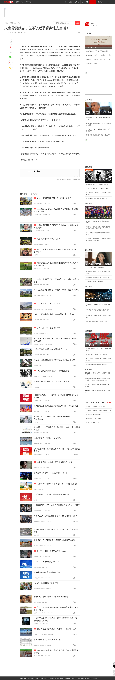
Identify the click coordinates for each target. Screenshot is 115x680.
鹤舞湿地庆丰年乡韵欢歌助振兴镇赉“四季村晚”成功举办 (56, 406)
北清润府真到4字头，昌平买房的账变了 (97, 51)
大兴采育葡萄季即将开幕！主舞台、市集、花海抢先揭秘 (56, 290)
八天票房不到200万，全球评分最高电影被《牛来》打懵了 (57, 505)
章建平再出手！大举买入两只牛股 (47, 640)
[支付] (82, 2)
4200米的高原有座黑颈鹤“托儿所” (47, 572)
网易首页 (18, 2)
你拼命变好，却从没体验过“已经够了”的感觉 (51, 381)
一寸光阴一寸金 (34, 171)
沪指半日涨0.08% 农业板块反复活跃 (96, 198)
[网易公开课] (71, 2)
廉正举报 (89, 678)
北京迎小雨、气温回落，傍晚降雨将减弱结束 (52, 494)
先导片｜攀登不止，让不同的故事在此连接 (98, 437)
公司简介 (46, 678)
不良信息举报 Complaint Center (78, 678)
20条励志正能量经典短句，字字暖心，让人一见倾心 (54, 314)
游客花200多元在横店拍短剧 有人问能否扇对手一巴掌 (55, 516)
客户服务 (62, 678)
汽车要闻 (88, 331)
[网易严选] (77, 2)
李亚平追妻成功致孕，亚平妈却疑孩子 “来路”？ (56, 462)
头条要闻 (88, 100)
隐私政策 (67, 678)
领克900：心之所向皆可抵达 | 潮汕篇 (96, 354)
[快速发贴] (10, 42)
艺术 (97, 402)
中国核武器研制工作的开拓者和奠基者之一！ (55, 371)
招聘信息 (57, 678)
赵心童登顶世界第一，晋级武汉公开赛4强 (50, 473)
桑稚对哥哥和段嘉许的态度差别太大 (51, 551)
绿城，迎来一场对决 (92, 63)
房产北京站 (76, 176)
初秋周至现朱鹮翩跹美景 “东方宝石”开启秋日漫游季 (54, 360)
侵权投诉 (94, 678)
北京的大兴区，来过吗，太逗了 (49, 304)
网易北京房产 (13, 23)
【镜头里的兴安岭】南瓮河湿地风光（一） (51, 349)
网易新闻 (92, 23)
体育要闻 (88, 203)
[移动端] (65, 2)
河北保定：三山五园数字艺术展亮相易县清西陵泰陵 (54, 540)
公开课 (109, 402)
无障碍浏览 (28, 2)
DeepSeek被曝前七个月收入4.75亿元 (96, 321)
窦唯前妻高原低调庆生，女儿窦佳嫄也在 (97, 277)
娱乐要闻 (88, 250)
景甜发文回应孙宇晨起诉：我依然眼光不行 (98, 135)
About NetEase (39, 678)
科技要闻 (88, 286)
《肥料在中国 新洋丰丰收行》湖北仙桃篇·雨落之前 (57, 484)
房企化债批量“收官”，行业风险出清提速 (97, 184)
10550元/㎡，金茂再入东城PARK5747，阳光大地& (98, 59)
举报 (78, 32)
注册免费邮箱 (100, 2)
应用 (22, 2)
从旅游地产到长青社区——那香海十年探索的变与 (98, 55)
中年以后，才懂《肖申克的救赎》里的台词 (51, 597)
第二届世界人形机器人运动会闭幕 (47, 438)
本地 (87, 402)
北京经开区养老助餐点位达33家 (46, 562)
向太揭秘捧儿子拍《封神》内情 (95, 267)
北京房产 (88, 33)
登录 (93, 2)
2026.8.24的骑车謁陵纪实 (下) (46, 583)
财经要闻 (88, 167)
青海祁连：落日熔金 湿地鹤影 (49, 328)
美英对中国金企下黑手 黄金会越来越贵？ (97, 188)
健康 (92, 402)
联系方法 (52, 678)
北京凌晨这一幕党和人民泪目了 (49, 239)
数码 (103, 402)
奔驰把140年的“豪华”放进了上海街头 (96, 364)
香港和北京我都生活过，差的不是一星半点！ (55, 198)
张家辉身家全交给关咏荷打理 (94, 281)
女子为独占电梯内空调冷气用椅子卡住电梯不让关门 (57, 629)
